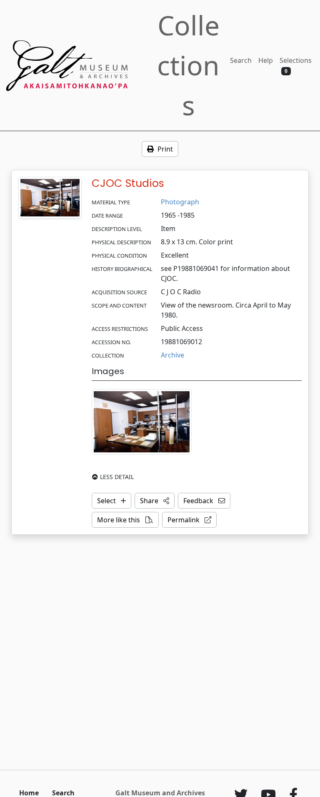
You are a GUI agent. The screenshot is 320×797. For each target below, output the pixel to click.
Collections (188, 65)
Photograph (180, 201)
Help (265, 60)
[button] (155, 501)
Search (241, 60)
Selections (296, 65)
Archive (172, 355)
